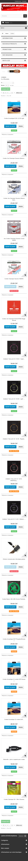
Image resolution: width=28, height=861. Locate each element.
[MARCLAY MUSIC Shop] (14, 7)
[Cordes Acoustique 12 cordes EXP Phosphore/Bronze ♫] (14, 708)
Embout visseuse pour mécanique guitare (14, 559)
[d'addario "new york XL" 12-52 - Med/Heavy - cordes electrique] (14, 467)
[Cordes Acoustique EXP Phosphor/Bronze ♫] (14, 628)
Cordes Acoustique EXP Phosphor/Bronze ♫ (14, 639)
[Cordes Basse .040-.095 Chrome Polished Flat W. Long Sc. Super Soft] (14, 588)
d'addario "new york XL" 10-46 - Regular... (14, 439)
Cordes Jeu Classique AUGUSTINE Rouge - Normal (14, 319)
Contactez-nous (18, 1)
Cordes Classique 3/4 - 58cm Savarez (14, 799)
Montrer (3, 85)
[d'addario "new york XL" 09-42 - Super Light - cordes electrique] (14, 347)
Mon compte (5, 848)
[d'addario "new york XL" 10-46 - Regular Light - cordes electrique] (14, 427)
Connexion (24, 1)
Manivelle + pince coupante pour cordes (14, 759)
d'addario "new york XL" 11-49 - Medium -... (14, 519)
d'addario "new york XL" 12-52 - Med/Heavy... (14, 479)
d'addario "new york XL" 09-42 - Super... (14, 359)
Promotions (7, 49)
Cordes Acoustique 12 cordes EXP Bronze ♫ (14, 680)
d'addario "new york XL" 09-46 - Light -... (14, 399)
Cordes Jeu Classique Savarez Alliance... (14, 158)
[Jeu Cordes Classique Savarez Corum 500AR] (14, 227)
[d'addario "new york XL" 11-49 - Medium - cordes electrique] (14, 508)
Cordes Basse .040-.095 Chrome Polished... (14, 599)
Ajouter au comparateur (8, 134)
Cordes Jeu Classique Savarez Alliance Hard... (14, 199)
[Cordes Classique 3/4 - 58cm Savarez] (14, 788)
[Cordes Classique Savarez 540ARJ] (14, 267)
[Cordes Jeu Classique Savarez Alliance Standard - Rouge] (14, 147)
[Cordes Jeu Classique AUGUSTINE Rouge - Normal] (14, 307)
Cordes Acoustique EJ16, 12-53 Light (14, 118)
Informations (8, 38)
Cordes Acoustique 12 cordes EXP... (14, 719)
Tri (1, 82)
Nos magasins (7, 55)
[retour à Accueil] (2, 33)
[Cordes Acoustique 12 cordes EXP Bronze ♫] (14, 668)
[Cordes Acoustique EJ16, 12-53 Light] (14, 107)
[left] (14, 65)
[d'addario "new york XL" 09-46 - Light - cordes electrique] (14, 387)
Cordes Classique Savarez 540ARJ (14, 278)
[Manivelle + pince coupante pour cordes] (14, 748)
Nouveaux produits (10, 44)
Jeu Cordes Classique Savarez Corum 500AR (14, 239)
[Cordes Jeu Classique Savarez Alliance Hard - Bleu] (14, 187)
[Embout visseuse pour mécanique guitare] (14, 548)
